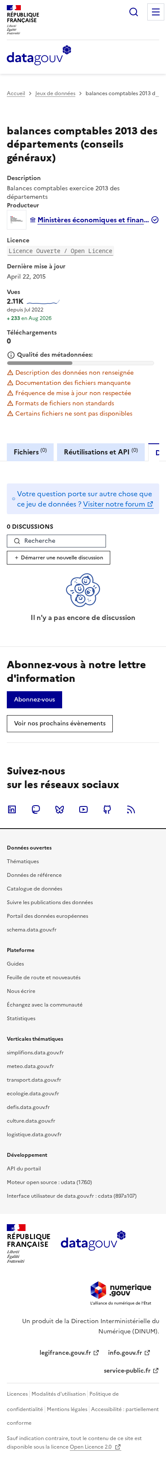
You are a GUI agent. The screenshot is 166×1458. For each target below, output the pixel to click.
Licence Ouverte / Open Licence (60, 251)
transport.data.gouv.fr (34, 1080)
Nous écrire (21, 991)
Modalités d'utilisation (58, 1394)
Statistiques (21, 1018)
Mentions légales (67, 1409)
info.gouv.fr (125, 1352)
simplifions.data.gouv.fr (35, 1052)
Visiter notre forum (114, 504)
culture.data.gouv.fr (31, 1121)
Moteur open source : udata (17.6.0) (49, 1182)
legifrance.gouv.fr (65, 1352)
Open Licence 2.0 (91, 1447)
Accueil (16, 93)
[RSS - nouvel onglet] (131, 809)
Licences (17, 1394)
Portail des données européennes (47, 916)
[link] (34, 699)
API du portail (24, 1169)
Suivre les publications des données (50, 902)
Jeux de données (55, 93)
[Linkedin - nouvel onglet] (11, 809)
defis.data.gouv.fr (28, 1107)
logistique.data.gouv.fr (34, 1134)
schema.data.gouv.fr (32, 930)
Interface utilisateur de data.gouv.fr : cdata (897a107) (72, 1196)
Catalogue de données (34, 889)
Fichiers (30, 451)
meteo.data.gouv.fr (30, 1066)
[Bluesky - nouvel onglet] (59, 809)
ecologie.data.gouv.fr (33, 1093)
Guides (15, 964)
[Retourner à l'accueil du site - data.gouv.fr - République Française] (93, 1244)
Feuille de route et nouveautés (43, 977)
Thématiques (23, 861)
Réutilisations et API (101, 451)
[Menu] (155, 11)
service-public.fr (127, 1370)
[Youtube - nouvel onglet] (83, 809)
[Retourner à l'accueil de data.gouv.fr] (39, 56)
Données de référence (34, 875)
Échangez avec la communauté (45, 1005)
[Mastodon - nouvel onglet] (35, 809)
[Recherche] (133, 11)
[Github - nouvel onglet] (107, 809)
